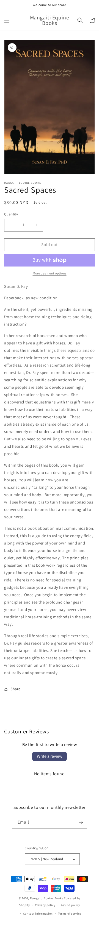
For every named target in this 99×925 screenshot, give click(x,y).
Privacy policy (45, 905)
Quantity (11, 214)
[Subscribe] (81, 822)
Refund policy (70, 905)
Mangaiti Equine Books (46, 898)
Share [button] (15, 688)
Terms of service (69, 913)
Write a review (49, 756)
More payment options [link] (50, 273)
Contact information (38, 913)
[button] (7, 20)
